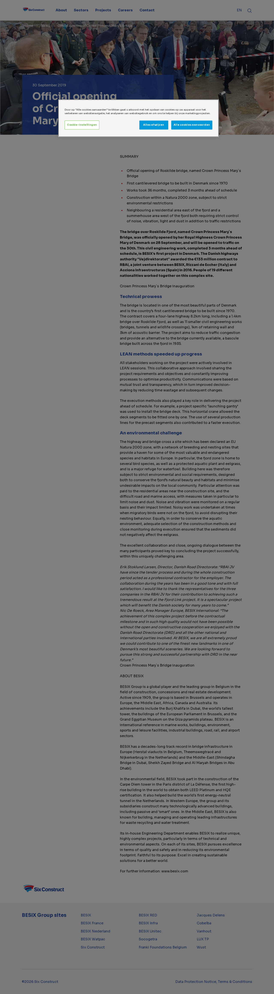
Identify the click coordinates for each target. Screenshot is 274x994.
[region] (138, 118)
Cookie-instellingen (82, 124)
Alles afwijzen (153, 124)
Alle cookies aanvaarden (192, 124)
